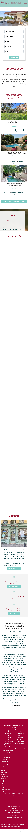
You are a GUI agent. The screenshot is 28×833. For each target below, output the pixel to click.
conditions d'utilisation (10, 831)
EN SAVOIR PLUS (13, 568)
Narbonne (8, 743)
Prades (8, 739)
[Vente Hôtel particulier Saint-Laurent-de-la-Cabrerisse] (14, 142)
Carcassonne (8, 745)
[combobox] (14, 31)
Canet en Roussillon (8, 733)
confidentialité (24, 829)
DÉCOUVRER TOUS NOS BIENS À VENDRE (14, 201)
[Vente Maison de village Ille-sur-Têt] (14, 173)
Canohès (20, 747)
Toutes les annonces (8, 748)
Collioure (8, 737)
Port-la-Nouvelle (20, 749)
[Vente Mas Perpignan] (14, 111)
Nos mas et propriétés (20, 738)
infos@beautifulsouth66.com (14, 609)
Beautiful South (14, 809)
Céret (8, 735)
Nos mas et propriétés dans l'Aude (20, 743)
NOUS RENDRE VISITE (14, 586)
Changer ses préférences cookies (8, 824)
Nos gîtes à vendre (20, 734)
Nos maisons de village (8, 751)
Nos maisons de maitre (20, 731)
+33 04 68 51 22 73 (14, 611)
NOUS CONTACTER (14, 613)
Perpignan (8, 730)
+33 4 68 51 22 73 (14, 815)
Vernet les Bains (8, 741)
